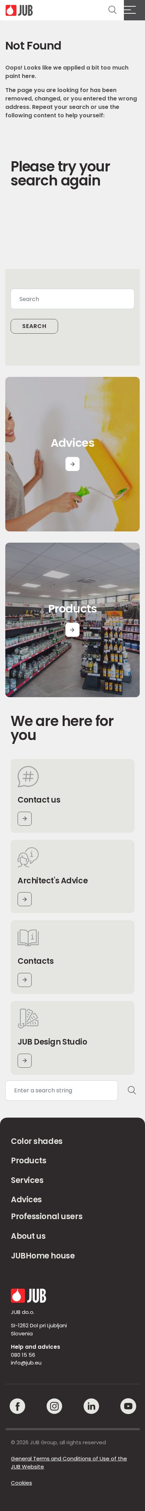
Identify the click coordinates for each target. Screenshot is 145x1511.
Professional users (46, 1216)
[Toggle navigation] (134, 10)
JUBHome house (43, 1255)
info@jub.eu (26, 1362)
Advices (26, 1199)
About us (28, 1236)
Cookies (21, 1482)
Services (27, 1180)
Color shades (37, 1141)
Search (34, 326)
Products (28, 1160)
